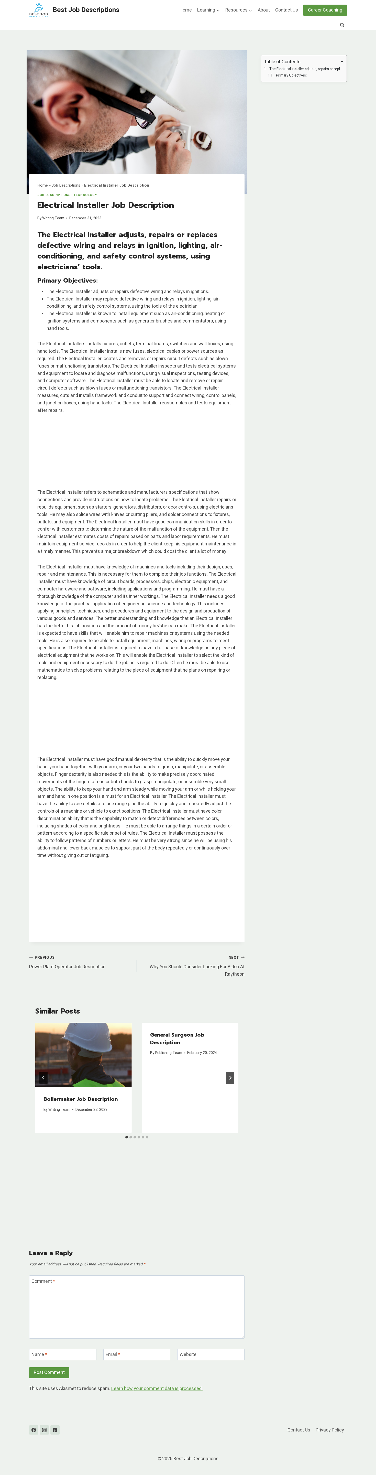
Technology (85, 195)
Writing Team (53, 218)
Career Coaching (325, 10)
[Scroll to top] (362, 1458)
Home (186, 10)
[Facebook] (33, 1430)
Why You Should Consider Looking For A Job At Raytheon (197, 966)
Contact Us (286, 10)
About (264, 10)
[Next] (230, 1078)
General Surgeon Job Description (177, 1038)
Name (39, 1355)
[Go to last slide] (43, 1078)
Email (113, 1355)
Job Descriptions (66, 185)
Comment (43, 1281)
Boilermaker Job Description (80, 1099)
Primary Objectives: (291, 75)
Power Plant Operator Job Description (67, 963)
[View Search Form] (342, 25)
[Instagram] (44, 1430)
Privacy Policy (330, 1430)
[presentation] (83, 1055)
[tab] (126, 1137)
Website (188, 1355)
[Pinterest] (55, 1430)
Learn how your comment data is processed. (157, 1388)
